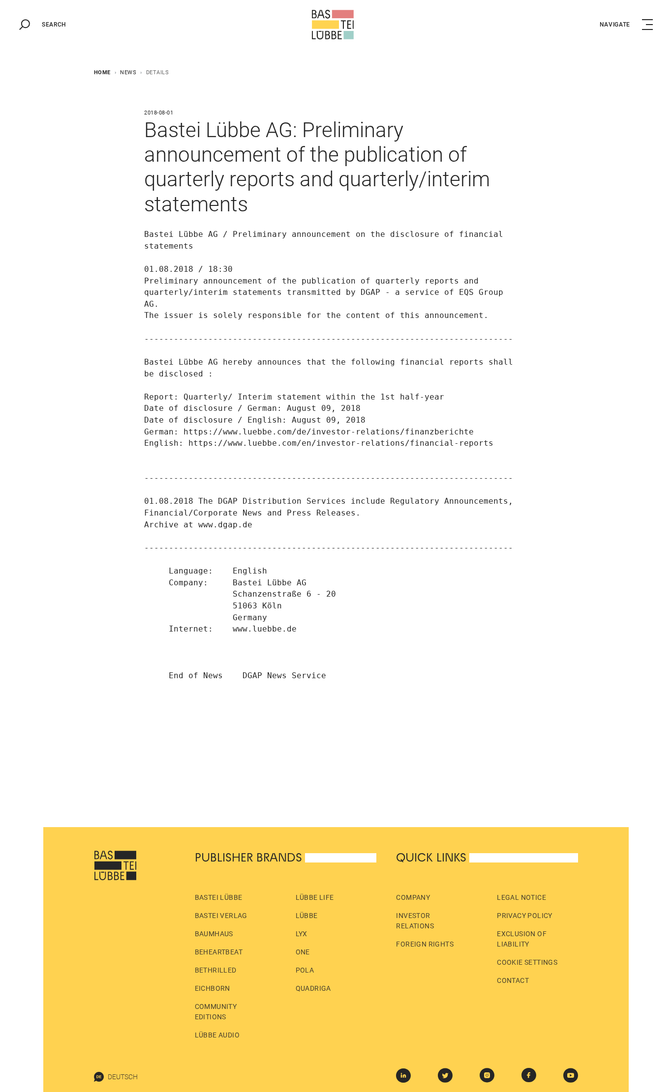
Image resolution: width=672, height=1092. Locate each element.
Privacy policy (524, 916)
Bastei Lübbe (219, 897)
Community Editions (216, 1012)
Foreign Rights (425, 944)
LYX (301, 934)
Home (102, 72)
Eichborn (212, 988)
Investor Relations (415, 921)
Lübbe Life (315, 897)
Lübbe (307, 916)
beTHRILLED (216, 970)
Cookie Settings (527, 962)
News (128, 72)
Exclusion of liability (522, 939)
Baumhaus (214, 934)
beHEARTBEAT (219, 952)
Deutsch (123, 1077)
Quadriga (313, 988)
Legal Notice (521, 897)
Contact (513, 980)
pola (305, 970)
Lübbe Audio (217, 1035)
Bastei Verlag (221, 916)
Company (413, 897)
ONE (303, 952)
